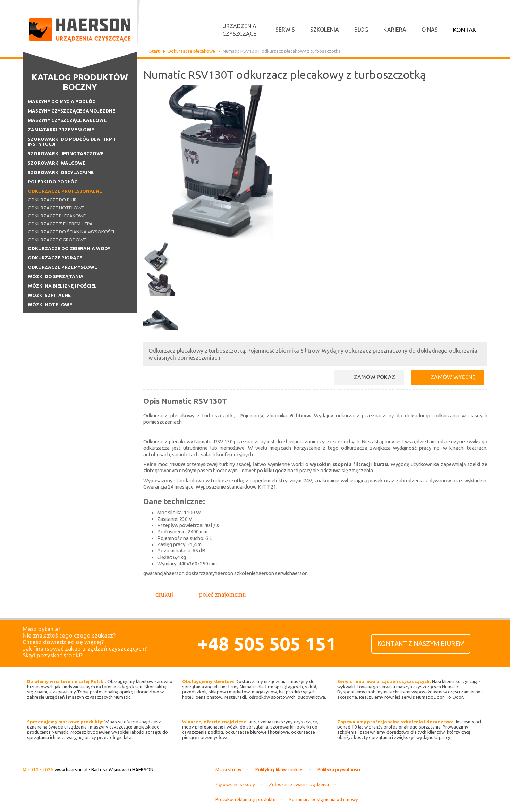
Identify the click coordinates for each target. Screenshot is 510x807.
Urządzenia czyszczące (239, 30)
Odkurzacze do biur (52, 199)
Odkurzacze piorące (55, 257)
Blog (361, 29)
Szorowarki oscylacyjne (61, 172)
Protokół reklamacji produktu (245, 799)
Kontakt (466, 29)
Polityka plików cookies (279, 769)
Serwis (285, 29)
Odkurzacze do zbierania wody (69, 248)
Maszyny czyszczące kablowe (67, 120)
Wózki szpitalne (49, 295)
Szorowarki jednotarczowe (66, 153)
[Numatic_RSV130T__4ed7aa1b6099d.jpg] (219, 236)
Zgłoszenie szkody (235, 784)
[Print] (164, 594)
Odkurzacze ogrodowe (57, 239)
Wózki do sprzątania (56, 276)
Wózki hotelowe (50, 304)
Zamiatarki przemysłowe (61, 129)
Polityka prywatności (338, 769)
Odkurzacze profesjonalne (65, 191)
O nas (430, 29)
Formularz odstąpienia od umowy (323, 799)
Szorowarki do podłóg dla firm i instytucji (71, 141)
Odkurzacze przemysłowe (62, 267)
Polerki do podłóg (53, 181)
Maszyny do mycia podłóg (62, 101)
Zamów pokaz (374, 377)
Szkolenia (324, 29)
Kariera (394, 29)
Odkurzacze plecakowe (57, 215)
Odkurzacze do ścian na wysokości (71, 231)
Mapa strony (228, 769)
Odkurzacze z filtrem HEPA (60, 223)
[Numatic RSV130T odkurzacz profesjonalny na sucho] (160, 255)
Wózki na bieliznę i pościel (62, 286)
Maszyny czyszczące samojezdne (71, 111)
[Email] (222, 594)
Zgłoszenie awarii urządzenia (299, 784)
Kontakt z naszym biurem (421, 643)
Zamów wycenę (453, 377)
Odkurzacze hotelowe (56, 207)
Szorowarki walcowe (56, 163)
